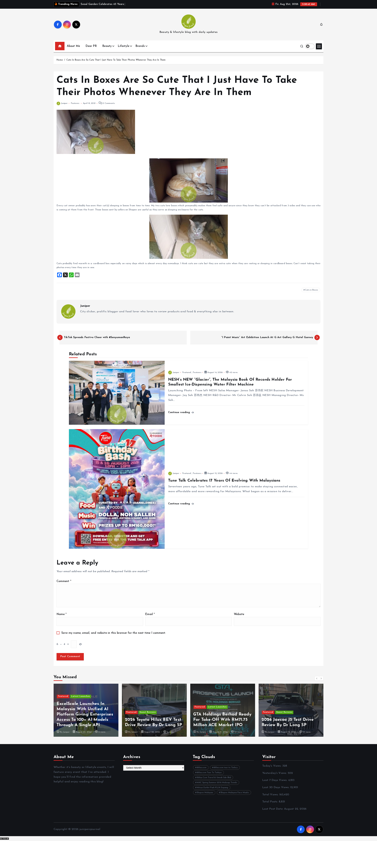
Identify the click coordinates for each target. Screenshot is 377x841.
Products (294, 701)
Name (62, 614)
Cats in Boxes (311, 290)
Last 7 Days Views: (275, 780)
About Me (73, 46)
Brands (140, 46)
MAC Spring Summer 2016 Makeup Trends (217, 782)
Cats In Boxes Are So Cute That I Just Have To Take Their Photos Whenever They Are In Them (116, 60)
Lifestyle (123, 46)
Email (150, 614)
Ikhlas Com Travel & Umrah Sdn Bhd (214, 777)
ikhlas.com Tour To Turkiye (209, 772)
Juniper (64, 103)
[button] (317, 678)
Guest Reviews (79, 712)
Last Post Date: (273, 809)
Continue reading (179, 412)
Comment (64, 581)
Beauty (107, 46)
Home (59, 60)
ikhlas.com (201, 767)
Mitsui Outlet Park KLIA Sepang (212, 787)
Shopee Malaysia (205, 793)
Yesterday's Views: (275, 773)
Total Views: (270, 794)
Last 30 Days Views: (276, 787)
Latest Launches (149, 707)
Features (75, 103)
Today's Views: (272, 766)
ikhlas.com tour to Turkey (226, 767)
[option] (86, 710)
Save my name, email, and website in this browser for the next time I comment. (113, 633)
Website (239, 614)
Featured (186, 372)
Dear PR (91, 46)
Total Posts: (270, 801)
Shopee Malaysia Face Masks (234, 793)
